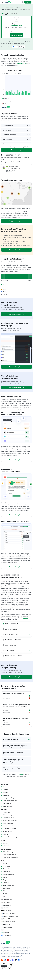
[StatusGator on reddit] (2, 960)
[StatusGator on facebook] (19, 960)
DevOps (5, 789)
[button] (16, 624)
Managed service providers (11, 798)
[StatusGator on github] (16, 960)
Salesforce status (8, 930)
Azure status (7, 905)
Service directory (9, 7)
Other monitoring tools (9, 854)
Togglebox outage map (16, 194)
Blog (4, 880)
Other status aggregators (10, 857)
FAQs (4, 896)
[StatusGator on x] (21, 960)
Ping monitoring (7, 831)
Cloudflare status (8, 908)
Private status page (8, 815)
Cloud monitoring (8, 823)
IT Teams (6, 787)
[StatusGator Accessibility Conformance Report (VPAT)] (11, 966)
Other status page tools (10, 852)
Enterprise (6, 795)
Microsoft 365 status (9, 921)
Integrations (6, 871)
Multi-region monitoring (10, 837)
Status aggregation (8, 817)
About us (5, 863)
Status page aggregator (10, 820)
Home (2, 7)
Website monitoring (8, 826)
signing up (26, 618)
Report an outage (16, 35)
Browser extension (8, 874)
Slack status (6, 932)
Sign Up (28, 2)
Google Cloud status (9, 913)
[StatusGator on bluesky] (10, 960)
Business (5, 843)
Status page (6, 812)
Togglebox (18, 7)
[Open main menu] (2, 2)
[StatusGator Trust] (4, 966)
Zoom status (7, 935)
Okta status (6, 924)
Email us (20, 774)
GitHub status (7, 910)
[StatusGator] (16, 942)
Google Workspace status (10, 916)
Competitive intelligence (10, 800)
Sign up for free (21, 63)
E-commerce (7, 803)
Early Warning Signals (9, 828)
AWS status (6, 902)
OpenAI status (7, 927)
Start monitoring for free (16, 250)
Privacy (5, 891)
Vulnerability (6, 888)
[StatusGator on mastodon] (13, 960)
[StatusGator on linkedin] (5, 960)
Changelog (6, 882)
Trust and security (8, 885)
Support (5, 877)
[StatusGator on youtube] (8, 960)
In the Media (6, 866)
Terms (5, 893)
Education (6, 792)
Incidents (5, 834)
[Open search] (23, 2)
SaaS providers (7, 806)
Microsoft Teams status (10, 919)
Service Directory (8, 869)
